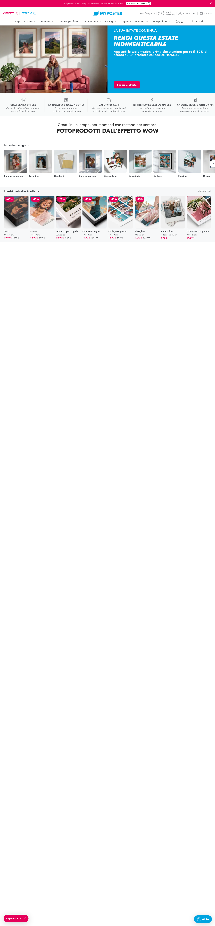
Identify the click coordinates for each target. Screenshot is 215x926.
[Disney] (181, 21)
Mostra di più (204, 191)
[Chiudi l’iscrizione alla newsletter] (25, 918)
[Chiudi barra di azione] (210, 3)
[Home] (107, 13)
